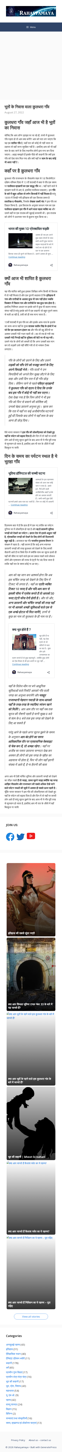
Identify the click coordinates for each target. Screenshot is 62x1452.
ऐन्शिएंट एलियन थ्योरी (15, 1358)
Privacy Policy (18, 1440)
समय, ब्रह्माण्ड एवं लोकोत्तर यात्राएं (21, 1423)
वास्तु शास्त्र (11, 1404)
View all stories (31, 1316)
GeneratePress (48, 1447)
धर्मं (7, 1367)
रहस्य (8, 1400)
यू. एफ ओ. (10, 1395)
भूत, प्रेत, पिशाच (13, 1386)
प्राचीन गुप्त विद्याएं (14, 1372)
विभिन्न (9, 1413)
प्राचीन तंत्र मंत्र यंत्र (16, 1376)
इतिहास (9, 1349)
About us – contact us (40, 1440)
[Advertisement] (31, 64)
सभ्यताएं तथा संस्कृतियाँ (16, 1418)
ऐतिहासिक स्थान (13, 1354)
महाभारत (10, 1390)
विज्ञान (9, 1409)
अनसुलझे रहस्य (13, 1344)
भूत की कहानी (12, 1381)
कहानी (9, 1363)
